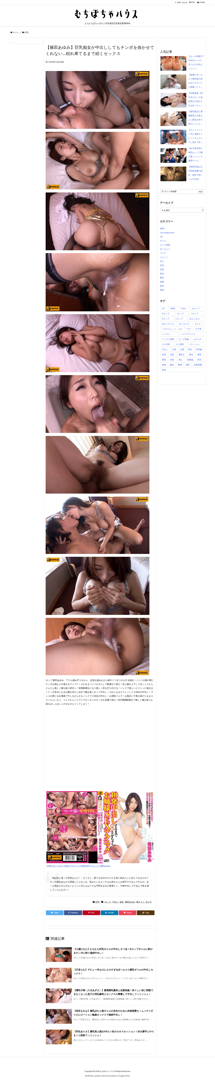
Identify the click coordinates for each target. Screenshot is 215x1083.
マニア (163, 253)
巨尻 (162, 269)
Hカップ (166, 313)
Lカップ (179, 318)
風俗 (162, 290)
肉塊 (164, 364)
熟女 (162, 273)
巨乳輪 (199, 349)
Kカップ (165, 318)
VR (161, 236)
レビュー (164, 257)
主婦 (174, 349)
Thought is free (123, 1076)
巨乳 (27, 32)
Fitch (183, 308)
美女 (199, 359)
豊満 (180, 364)
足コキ (149, 902)
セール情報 (165, 245)
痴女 (122, 902)
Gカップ (196, 308)
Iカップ (107, 902)
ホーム (16, 32)
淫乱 (172, 354)
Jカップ (194, 313)
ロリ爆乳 (180, 344)
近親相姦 (198, 364)
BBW (162, 228)
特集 (162, 281)
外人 (162, 261)
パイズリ (166, 334)
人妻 (182, 349)
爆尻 (164, 359)
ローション (195, 344)
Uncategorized (167, 232)
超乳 (162, 286)
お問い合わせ (182, 2)
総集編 (190, 359)
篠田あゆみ (130, 902)
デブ (189, 329)
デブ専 (198, 329)
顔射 (164, 370)
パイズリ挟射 (168, 339)
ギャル (163, 241)
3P (163, 308)
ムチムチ (197, 339)
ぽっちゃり (165, 249)
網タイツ (140, 902)
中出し (115, 902)
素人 (181, 359)
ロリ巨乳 (166, 344)
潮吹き (182, 354)
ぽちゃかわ (194, 318)
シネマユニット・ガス (172, 329)
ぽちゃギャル (168, 324)
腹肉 (172, 364)
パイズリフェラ (188, 334)
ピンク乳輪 (184, 339)
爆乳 (162, 277)
